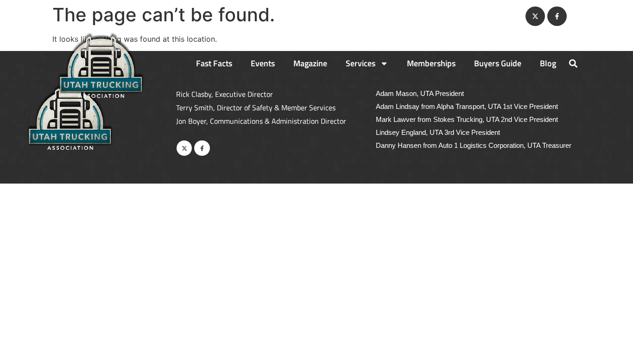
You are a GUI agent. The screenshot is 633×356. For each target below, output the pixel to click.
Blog (548, 63)
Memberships (431, 63)
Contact (499, 16)
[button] (573, 63)
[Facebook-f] (557, 16)
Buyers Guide (497, 63)
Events (263, 63)
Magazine (310, 63)
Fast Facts (214, 63)
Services (360, 63)
